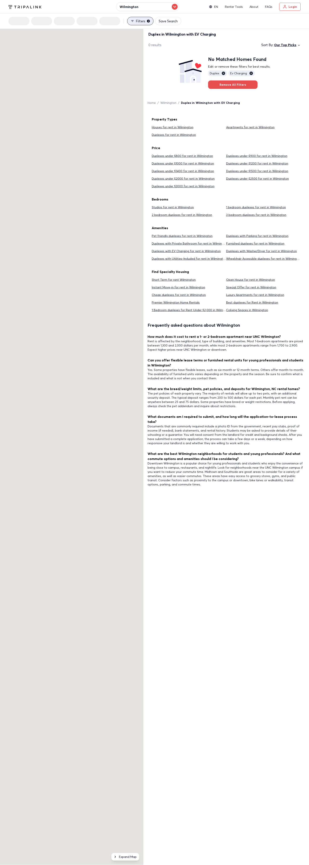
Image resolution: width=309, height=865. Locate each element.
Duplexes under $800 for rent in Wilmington (182, 156)
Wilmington (168, 103)
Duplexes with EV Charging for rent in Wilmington (186, 251)
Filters (142, 21)
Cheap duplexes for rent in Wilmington (179, 295)
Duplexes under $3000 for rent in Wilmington (183, 186)
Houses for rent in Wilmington (172, 127)
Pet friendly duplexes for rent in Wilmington (182, 236)
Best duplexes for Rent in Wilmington (252, 302)
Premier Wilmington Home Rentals (176, 302)
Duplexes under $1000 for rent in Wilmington (183, 163)
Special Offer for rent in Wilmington (251, 287)
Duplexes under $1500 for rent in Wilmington (257, 171)
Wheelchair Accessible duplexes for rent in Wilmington (263, 259)
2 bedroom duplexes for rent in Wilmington (182, 215)
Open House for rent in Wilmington (250, 280)
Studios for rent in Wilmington (173, 207)
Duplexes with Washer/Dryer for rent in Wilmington (261, 251)
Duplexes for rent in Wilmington (174, 135)
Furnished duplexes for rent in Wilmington (255, 243)
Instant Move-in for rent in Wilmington (178, 287)
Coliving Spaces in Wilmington (247, 310)
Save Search (168, 21)
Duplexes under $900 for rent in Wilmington (256, 156)
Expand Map (128, 857)
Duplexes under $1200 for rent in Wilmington (257, 163)
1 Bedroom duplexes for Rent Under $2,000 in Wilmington (192, 310)
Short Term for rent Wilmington (174, 280)
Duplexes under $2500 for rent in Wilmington (257, 178)
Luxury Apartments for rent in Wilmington (255, 295)
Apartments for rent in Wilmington (250, 127)
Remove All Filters (232, 85)
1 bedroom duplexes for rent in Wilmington (256, 207)
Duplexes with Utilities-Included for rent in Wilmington (189, 259)
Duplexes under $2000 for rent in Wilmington (183, 178)
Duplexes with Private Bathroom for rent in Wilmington (190, 243)
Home (152, 103)
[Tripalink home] (24, 6)
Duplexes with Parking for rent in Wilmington (257, 236)
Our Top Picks (285, 45)
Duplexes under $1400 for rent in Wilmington (183, 171)
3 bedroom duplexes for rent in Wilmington (256, 215)
